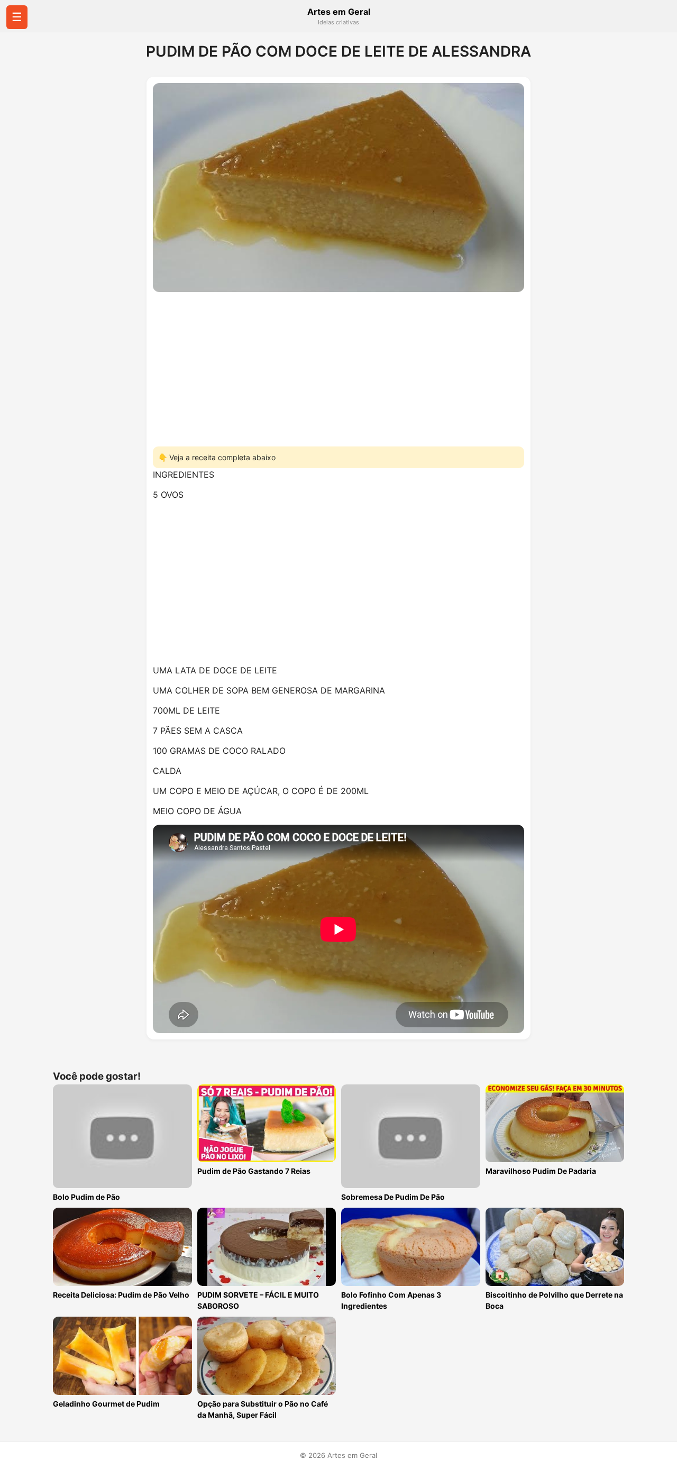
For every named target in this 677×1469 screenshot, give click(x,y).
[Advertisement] (338, 366)
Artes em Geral (338, 11)
